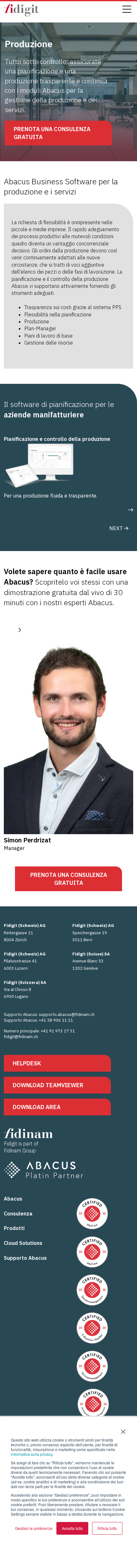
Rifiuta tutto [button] (107, 1528)
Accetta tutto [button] (72, 1528)
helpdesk (27, 1063)
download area (37, 1107)
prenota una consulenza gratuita (52, 133)
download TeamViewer (48, 1085)
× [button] (123, 1429)
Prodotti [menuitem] (14, 1228)
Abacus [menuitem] (13, 1198)
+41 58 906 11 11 (56, 1020)
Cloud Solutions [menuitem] (23, 1243)
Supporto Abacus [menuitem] (25, 1258)
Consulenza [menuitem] (18, 1213)
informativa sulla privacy (31, 1454)
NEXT (116, 528)
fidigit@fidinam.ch (21, 1036)
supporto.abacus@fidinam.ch (67, 1014)
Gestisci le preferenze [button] (34, 1528)
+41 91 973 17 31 (58, 1031)
